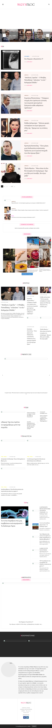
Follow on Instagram (28, 274)
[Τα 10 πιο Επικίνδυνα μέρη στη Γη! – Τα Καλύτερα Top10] (36, 526)
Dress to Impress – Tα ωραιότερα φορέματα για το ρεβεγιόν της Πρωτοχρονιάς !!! (44, 418)
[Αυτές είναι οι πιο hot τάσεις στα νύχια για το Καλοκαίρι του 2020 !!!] (8, 217)
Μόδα (13, 215)
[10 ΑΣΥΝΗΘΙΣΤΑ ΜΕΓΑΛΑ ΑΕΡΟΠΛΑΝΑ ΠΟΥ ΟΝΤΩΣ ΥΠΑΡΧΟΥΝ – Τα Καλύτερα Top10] (36, 513)
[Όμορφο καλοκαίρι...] (33, 243)
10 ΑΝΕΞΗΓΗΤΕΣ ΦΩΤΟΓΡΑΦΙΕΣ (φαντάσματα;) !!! (44, 550)
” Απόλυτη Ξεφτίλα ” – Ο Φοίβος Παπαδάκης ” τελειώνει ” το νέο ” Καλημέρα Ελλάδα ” (35, 80)
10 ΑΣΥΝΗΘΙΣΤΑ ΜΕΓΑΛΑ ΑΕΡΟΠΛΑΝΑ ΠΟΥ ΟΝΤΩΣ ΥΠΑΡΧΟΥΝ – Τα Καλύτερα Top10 (45, 511)
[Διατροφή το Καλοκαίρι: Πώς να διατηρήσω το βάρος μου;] (13, 447)
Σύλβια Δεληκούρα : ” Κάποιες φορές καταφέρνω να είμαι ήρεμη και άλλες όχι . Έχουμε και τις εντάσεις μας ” (10, 38)
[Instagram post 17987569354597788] (9, 255)
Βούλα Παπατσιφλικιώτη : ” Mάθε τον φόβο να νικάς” (26, 398)
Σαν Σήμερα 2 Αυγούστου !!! (33, 59)
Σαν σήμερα (26, 56)
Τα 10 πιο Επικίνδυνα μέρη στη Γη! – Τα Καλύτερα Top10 (45, 524)
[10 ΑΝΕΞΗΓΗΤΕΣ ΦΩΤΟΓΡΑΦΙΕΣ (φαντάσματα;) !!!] (36, 552)
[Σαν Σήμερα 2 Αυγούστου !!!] (11, 60)
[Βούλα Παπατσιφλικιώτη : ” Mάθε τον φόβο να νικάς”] (26, 377)
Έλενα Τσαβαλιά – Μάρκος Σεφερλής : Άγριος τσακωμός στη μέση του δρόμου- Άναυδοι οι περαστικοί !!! (30, 210)
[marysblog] (26, 4)
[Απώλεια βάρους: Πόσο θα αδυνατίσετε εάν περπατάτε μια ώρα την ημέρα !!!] (13, 476)
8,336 (12, 186)
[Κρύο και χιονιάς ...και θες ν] (9, 267)
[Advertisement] (26, 19)
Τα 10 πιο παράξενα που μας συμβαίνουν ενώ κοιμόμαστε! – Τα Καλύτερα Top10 (12, 523)
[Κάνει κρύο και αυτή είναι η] (21, 267)
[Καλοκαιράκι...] (9, 243)
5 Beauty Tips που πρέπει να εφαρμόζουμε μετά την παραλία (10, 424)
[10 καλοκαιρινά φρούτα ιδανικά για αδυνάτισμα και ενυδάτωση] (39, 447)
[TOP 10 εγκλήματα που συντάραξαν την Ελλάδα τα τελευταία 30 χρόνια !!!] (36, 566)
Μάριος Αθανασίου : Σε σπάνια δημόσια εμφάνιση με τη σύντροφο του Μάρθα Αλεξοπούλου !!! (28, 203)
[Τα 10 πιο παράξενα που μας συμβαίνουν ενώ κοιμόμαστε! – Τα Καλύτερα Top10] (14, 516)
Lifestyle (21, 33)
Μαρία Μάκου (29, 61)
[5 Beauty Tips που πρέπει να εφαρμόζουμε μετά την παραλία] (13, 419)
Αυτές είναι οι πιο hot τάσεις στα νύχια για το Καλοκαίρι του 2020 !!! (23, 217)
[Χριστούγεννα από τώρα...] (21, 243)
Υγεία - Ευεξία (4, 456)
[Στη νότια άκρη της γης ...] (45, 243)
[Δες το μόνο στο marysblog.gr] (33, 267)
